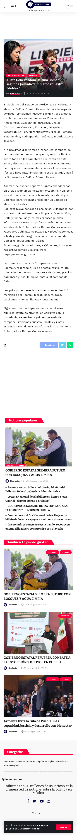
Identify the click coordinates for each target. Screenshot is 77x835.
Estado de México (16, 75)
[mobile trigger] (7, 6)
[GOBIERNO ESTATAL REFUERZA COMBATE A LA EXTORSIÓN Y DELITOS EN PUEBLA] (38, 633)
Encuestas (20, 761)
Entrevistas (61, 761)
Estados (33, 75)
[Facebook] (28, 801)
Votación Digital (11, 765)
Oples (51, 761)
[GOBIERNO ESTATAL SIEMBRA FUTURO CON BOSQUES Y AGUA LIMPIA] (38, 446)
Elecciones (9, 761)
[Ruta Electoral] (38, 4)
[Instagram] (48, 801)
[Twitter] (34, 801)
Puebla (21, 465)
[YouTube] (41, 801)
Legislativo (42, 761)
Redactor (15, 93)
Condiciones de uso (30, 829)
